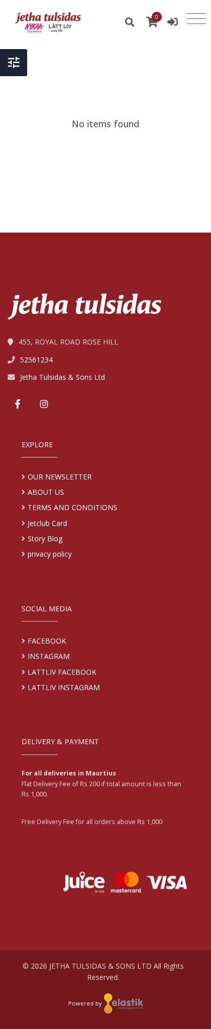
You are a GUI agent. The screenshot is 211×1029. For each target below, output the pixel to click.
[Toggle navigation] (196, 19)
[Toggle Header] (13, 62)
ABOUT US (46, 492)
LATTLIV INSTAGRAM (64, 687)
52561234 (36, 359)
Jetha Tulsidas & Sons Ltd (62, 377)
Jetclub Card (47, 523)
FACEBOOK (47, 641)
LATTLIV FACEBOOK (62, 672)
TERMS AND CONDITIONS (72, 507)
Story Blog (45, 538)
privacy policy (50, 554)
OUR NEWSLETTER (60, 477)
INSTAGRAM (49, 656)
